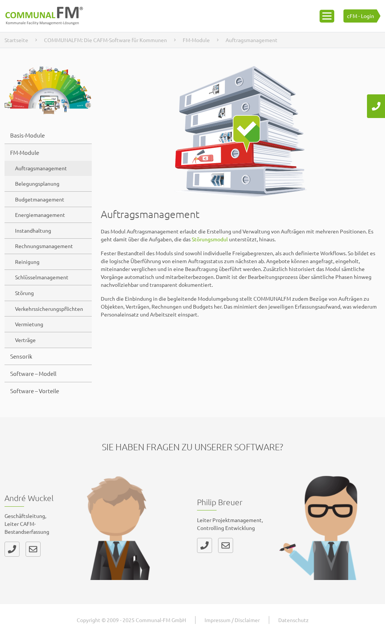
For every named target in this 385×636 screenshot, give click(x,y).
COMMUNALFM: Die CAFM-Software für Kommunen (105, 39)
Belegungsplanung (37, 183)
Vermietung (29, 324)
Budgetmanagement (39, 199)
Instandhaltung (33, 230)
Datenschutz (293, 619)
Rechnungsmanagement (44, 245)
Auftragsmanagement (41, 168)
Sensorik (21, 356)
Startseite (16, 39)
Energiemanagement (40, 214)
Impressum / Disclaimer (232, 619)
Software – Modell (33, 373)
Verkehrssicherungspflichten (49, 308)
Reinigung (27, 261)
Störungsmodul (210, 239)
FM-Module (196, 39)
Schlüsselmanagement (41, 277)
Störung (24, 292)
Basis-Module (27, 135)
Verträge (25, 339)
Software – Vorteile (34, 390)
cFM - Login (360, 15)
